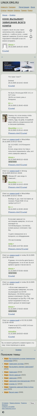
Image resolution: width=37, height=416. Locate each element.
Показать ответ (14, 133)
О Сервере (5, 403)
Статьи (4, 10)
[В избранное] (31, 30)
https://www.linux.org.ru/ (9, 408)
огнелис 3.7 (13, 384)
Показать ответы (15, 249)
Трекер (24, 10)
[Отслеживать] (31, 36)
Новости (4, 7)
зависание (13, 378)
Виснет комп (13, 392)
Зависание (13, 372)
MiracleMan (12, 128)
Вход (33, 7)
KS (9, 103)
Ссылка (5, 51)
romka (10, 244)
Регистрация (24, 7)
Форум (10, 10)
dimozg (10, 44)
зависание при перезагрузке (19, 381)
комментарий (14, 139)
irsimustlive (12, 331)
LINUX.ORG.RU (10, 2)
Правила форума (15, 403)
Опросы (17, 10)
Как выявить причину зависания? (21, 367)
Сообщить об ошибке (8, 406)
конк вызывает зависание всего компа (13, 22)
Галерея (12, 7)
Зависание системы (16, 364)
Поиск (30, 10)
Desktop (12, 15)
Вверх (32, 403)
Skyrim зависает (15, 375)
